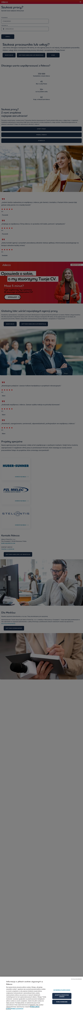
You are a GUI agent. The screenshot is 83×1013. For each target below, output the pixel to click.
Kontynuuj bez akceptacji (76, 978)
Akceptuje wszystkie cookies (62, 995)
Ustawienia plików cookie (61, 990)
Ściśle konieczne (61, 1002)
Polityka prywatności (17, 1008)
